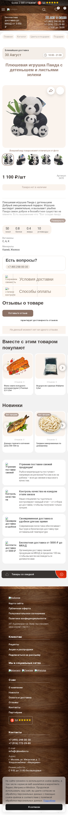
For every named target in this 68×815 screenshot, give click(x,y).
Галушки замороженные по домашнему (48, 444)
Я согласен (34, 807)
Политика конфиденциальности (27, 618)
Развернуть (58, 220)
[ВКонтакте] (14, 670)
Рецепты (14, 644)
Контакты (14, 707)
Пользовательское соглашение (27, 613)
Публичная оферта (20, 608)
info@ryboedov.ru (18, 751)
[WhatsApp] (40, 670)
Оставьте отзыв (17, 313)
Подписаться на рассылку (24, 655)
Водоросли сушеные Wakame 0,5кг (50, 387)
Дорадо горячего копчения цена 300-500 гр (16, 444)
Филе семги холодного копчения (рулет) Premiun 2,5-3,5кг (16, 388)
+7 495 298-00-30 (18, 266)
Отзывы (13, 702)
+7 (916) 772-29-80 (54, 24)
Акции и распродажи (21, 649)
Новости (14, 692)
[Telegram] (27, 670)
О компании (16, 687)
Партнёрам (15, 712)
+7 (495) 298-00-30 (54, 21)
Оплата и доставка (20, 697)
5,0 (16, 720)
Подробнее (49, 800)
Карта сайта (16, 603)
